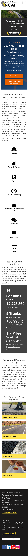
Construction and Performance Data (14, 209)
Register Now (14, 76)
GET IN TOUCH (14, 33)
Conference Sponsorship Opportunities (14, 82)
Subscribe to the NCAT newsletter (11, 539)
